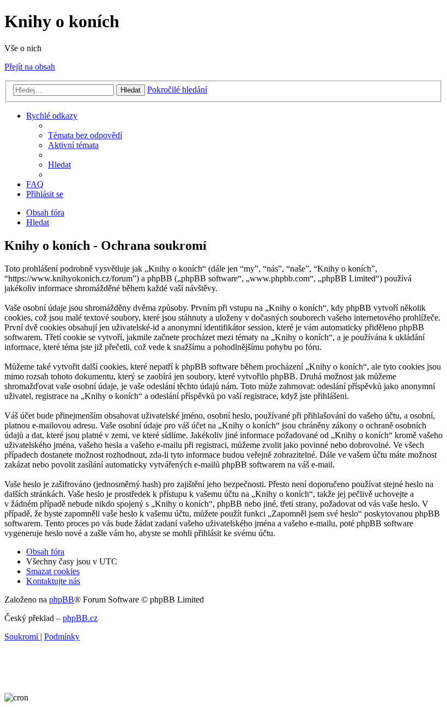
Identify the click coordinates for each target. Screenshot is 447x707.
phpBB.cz (80, 618)
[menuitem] (85, 135)
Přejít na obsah (29, 66)
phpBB (61, 599)
